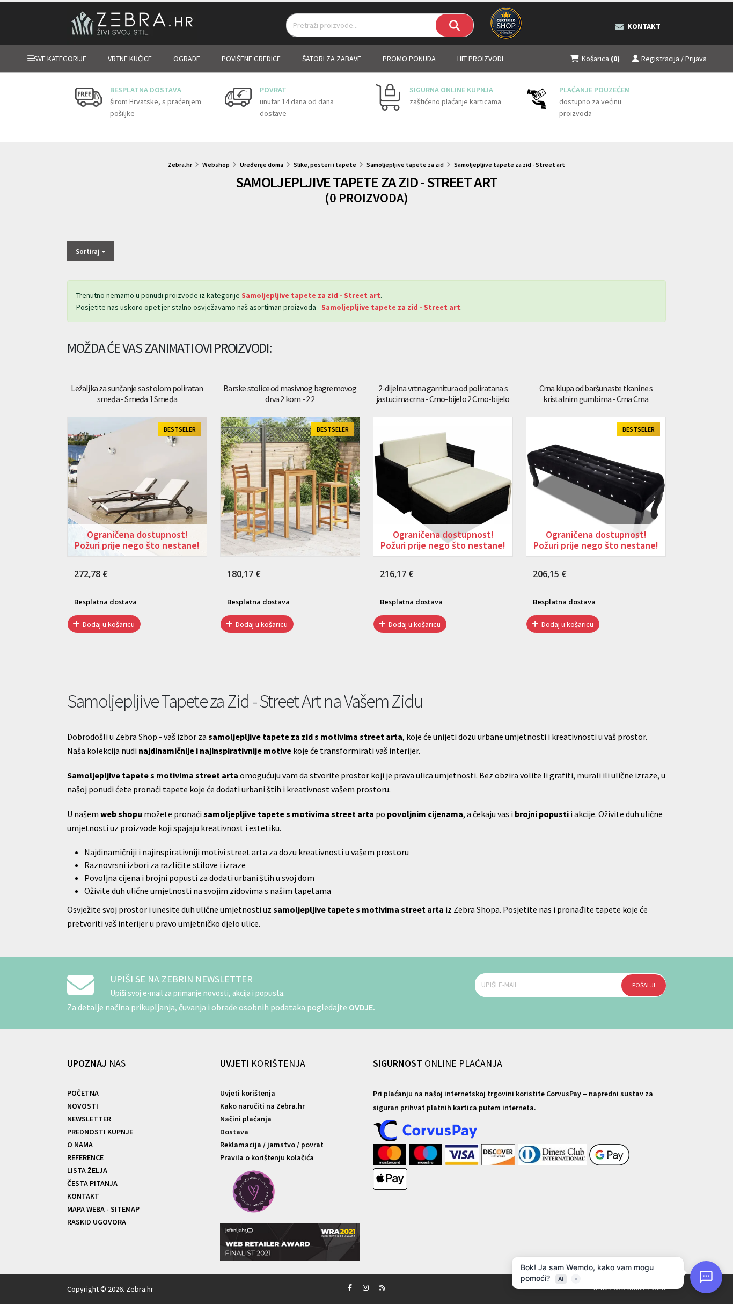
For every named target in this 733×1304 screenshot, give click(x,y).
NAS (96, 1063)
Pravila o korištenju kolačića (267, 1157)
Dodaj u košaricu (108, 624)
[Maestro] (427, 1155)
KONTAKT (83, 1196)
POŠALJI (643, 985)
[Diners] (553, 1155)
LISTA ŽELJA (87, 1170)
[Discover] (499, 1155)
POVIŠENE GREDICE (251, 58)
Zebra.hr (180, 165)
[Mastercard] (391, 1155)
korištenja (262, 1063)
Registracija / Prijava (674, 58)
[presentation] (75, 107)
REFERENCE (85, 1157)
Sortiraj (88, 251)
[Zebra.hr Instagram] (366, 1288)
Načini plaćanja (246, 1119)
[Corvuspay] (425, 1131)
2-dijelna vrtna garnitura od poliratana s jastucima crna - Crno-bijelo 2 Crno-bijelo (442, 393)
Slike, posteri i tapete (325, 165)
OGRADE (186, 58)
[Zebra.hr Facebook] (350, 1288)
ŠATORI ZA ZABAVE (331, 58)
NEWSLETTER (89, 1119)
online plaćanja (437, 1063)
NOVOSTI (82, 1106)
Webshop (216, 165)
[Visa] (463, 1155)
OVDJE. (362, 1007)
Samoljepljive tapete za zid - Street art (509, 165)
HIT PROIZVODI (480, 58)
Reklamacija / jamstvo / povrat (272, 1144)
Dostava (234, 1132)
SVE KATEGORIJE (60, 58)
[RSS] (382, 1288)
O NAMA (80, 1144)
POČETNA (83, 1093)
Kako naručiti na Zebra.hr (262, 1106)
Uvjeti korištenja (247, 1093)
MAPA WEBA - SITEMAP (103, 1209)
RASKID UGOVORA (96, 1222)
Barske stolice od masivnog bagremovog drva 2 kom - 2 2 (289, 393)
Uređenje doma (261, 165)
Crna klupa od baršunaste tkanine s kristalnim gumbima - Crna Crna (596, 393)
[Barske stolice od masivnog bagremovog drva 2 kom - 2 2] (290, 486)
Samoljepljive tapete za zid (405, 165)
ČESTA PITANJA (92, 1183)
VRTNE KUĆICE (130, 58)
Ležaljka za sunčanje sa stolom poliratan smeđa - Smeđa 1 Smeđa (137, 393)
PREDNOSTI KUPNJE (100, 1132)
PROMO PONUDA (409, 58)
